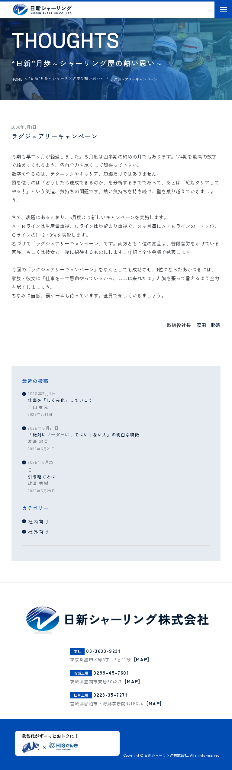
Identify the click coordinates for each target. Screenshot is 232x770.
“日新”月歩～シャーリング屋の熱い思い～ (66, 78)
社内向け (38, 521)
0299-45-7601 (111, 672)
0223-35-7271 (110, 694)
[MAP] (142, 659)
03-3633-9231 (103, 650)
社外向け (38, 531)
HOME (17, 79)
